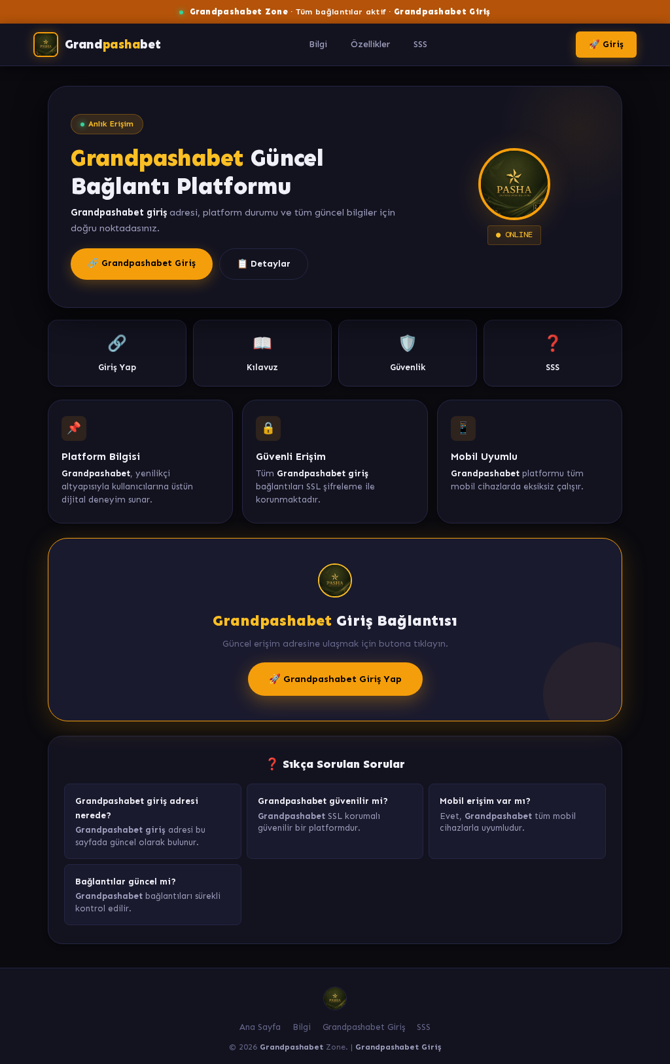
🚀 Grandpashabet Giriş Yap (335, 679)
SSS (420, 44)
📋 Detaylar (264, 263)
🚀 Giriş (606, 44)
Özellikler (370, 44)
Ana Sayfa (260, 1027)
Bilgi (318, 44)
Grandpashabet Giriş (364, 1027)
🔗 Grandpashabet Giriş (142, 263)
